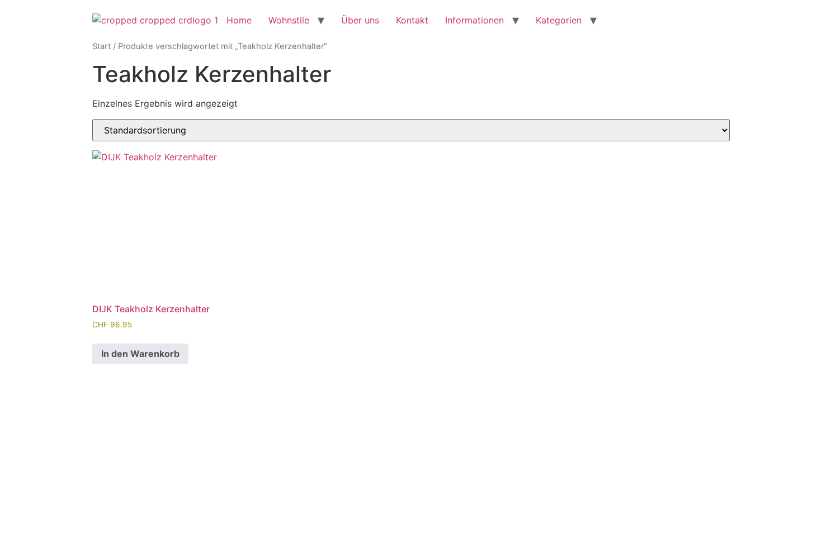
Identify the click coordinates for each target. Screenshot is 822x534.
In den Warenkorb (140, 353)
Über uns (360, 20)
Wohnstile (288, 20)
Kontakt (412, 20)
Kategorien (559, 20)
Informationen (474, 20)
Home (239, 20)
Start (101, 46)
